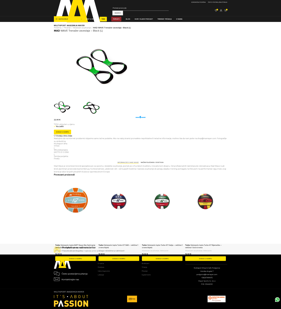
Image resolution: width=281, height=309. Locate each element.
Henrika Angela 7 (207, 271)
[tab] (128, 162)
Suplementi (146, 275)
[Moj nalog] (221, 10)
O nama (101, 263)
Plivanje (67, 28)
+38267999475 (207, 278)
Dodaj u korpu (62, 132)
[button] (75, 258)
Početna (57, 28)
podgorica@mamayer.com (207, 274)
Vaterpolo (77, 251)
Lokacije (101, 275)
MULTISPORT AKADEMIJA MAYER (69, 25)
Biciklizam (145, 263)
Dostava (101, 267)
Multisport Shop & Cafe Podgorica (207, 268)
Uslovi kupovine (104, 271)
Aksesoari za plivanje (82, 28)
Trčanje (144, 267)
